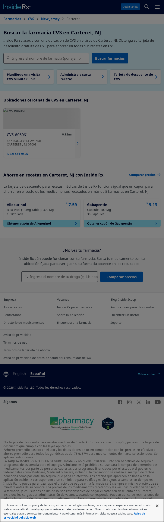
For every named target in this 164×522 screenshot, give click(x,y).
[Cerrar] (157, 505)
